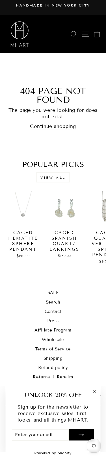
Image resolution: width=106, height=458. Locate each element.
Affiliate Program (52, 330)
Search (53, 302)
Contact (53, 311)
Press (53, 320)
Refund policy (53, 367)
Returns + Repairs (53, 377)
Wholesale (53, 339)
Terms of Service (53, 349)
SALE (53, 292)
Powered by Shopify (53, 453)
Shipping (53, 358)
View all (53, 177)
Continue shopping (53, 126)
